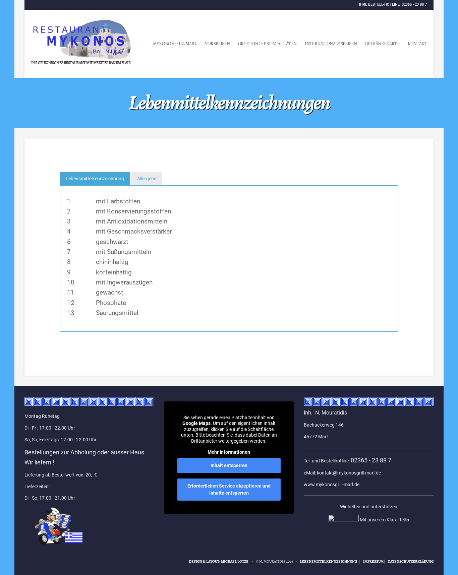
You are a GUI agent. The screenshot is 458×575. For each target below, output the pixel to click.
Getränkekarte (382, 44)
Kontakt (417, 44)
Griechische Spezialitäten (267, 44)
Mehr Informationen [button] (229, 452)
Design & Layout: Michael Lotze (218, 561)
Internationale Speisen (331, 44)
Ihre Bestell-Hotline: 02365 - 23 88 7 (393, 4)
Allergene (146, 178)
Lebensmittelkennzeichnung (95, 178)
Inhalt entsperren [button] (229, 465)
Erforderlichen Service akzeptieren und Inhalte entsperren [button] (229, 489)
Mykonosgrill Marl (174, 44)
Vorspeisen (217, 44)
